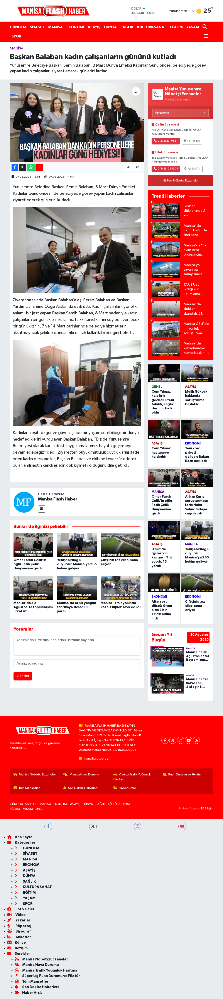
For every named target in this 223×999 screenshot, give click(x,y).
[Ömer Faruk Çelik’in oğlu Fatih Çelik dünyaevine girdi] (33, 545)
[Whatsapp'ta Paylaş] (31, 167)
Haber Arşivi (127, 788)
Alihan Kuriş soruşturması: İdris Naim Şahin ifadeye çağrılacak (196, 505)
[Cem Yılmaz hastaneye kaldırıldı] (164, 429)
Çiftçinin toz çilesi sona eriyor (195, 606)
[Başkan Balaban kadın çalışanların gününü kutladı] (77, 122)
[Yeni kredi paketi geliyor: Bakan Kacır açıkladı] (197, 429)
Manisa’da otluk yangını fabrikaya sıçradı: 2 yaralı (76, 607)
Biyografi (23, 931)
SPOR (16, 36)
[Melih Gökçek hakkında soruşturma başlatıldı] (197, 373)
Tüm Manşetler (29, 788)
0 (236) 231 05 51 (167, 141)
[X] (172, 740)
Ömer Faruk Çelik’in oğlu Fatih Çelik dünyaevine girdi (30, 564)
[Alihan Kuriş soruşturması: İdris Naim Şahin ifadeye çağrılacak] (197, 478)
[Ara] (205, 27)
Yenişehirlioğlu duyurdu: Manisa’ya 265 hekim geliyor (77, 564)
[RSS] (196, 740)
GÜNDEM (18, 27)
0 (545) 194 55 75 (168, 169)
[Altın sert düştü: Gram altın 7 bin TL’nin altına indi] (164, 582)
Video (20, 915)
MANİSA (55, 27)
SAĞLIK (126, 27)
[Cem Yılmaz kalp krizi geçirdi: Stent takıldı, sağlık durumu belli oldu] (164, 373)
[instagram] (137, 826)
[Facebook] (165, 740)
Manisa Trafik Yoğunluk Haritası (132, 777)
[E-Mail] (41, 509)
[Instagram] (180, 740)
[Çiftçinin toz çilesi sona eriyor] (120, 545)
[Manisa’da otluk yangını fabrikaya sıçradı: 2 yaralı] (77, 588)
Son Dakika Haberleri (83, 788)
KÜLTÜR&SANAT (151, 27)
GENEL (157, 386)
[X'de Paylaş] (22, 167)
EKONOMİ (75, 27)
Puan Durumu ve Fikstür (184, 774)
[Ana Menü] (206, 36)
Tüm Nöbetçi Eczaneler (183, 180)
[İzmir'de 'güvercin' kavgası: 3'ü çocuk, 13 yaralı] (164, 530)
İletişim (21, 948)
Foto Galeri (25, 909)
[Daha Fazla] (39, 167)
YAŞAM (192, 27)
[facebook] (48, 826)
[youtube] (182, 826)
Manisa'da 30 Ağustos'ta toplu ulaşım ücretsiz (33, 607)
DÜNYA (110, 27)
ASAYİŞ (94, 27)
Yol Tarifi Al (193, 141)
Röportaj (23, 926)
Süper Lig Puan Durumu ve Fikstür (51, 976)
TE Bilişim (207, 808)
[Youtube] (188, 740)
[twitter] (93, 826)
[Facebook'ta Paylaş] (15, 167)
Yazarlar (22, 920)
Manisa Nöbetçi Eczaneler (37, 774)
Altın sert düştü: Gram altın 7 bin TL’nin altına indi (162, 610)
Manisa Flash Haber (57, 499)
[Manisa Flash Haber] (53, 11)
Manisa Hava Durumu (84, 774)
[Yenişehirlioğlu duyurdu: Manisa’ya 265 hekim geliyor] (77, 545)
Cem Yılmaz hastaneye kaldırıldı (161, 452)
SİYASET (37, 27)
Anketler (23, 937)
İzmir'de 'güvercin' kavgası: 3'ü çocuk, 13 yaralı (162, 557)
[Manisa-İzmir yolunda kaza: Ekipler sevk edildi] (120, 588)
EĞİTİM (176, 27)
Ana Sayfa (23, 837)
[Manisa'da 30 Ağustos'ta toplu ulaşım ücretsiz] (33, 588)
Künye (20, 942)
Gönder (23, 676)
